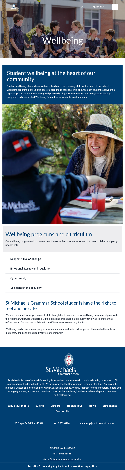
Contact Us (62, 411)
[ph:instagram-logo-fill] (58, 434)
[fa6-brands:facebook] (51, 434)
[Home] (12, 7)
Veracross (68, 459)
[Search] (69, 7)
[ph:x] (118, 466)
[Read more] (51, 434)
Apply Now (91, 466)
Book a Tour (74, 405)
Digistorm (55, 459)
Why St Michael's (18, 405)
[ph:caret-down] (117, 259)
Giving (40, 405)
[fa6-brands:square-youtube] (74, 434)
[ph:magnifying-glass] (69, 7)
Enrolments (110, 405)
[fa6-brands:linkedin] (66, 434)
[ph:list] (115, 7)
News (92, 405)
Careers (55, 405)
